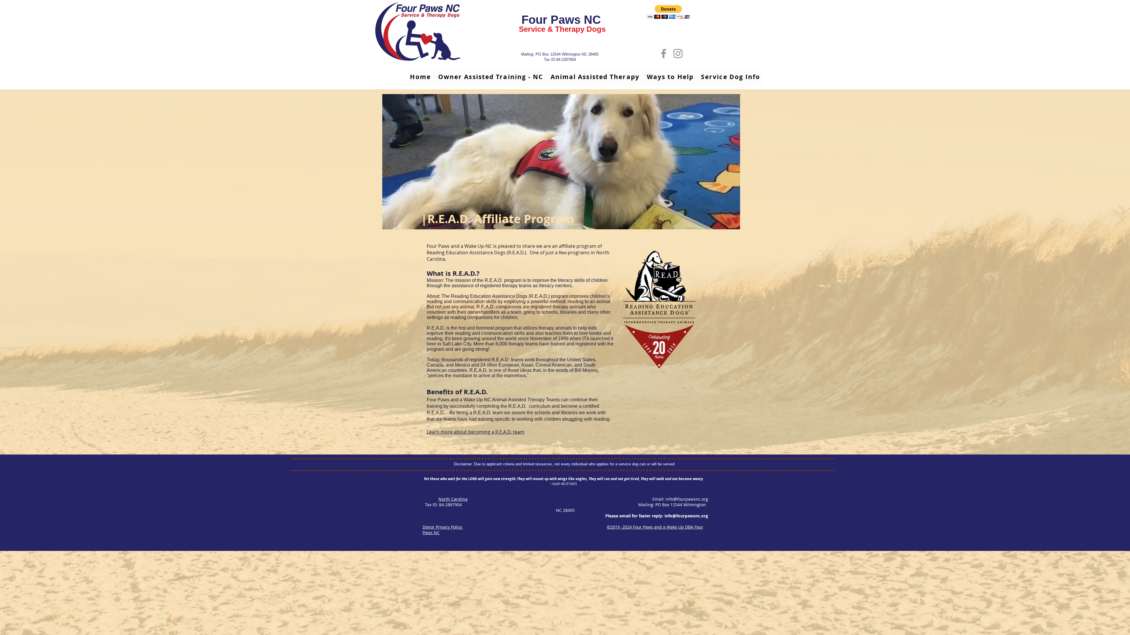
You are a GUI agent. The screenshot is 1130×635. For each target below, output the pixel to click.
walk (660, 478)
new (496, 478)
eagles (581, 478)
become (685, 478)
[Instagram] (678, 53)
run (607, 478)
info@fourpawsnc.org (687, 499)
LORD (472, 478)
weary (698, 478)
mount (538, 478)
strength (508, 478)
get (627, 478)
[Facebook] (663, 53)
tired (635, 478)
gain (488, 478)
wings (562, 478)
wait (451, 478)
